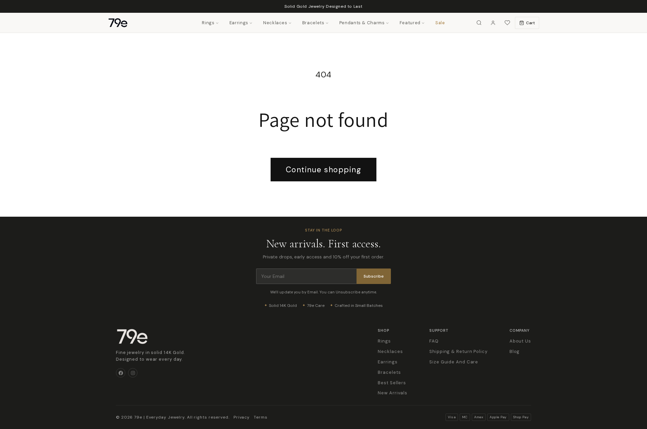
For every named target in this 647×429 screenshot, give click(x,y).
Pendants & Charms (362, 23)
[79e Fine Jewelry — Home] (121, 22)
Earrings (238, 23)
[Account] (493, 22)
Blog (515, 351)
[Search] (478, 22)
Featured (410, 23)
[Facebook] (120, 373)
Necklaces (275, 23)
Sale (440, 23)
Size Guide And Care (453, 362)
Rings (208, 23)
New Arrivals (392, 393)
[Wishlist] (507, 22)
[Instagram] (132, 373)
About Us (520, 341)
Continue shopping (324, 170)
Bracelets (313, 23)
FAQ (434, 341)
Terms (261, 417)
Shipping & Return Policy (458, 351)
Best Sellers (392, 383)
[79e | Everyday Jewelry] (132, 336)
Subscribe (374, 276)
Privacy (242, 417)
